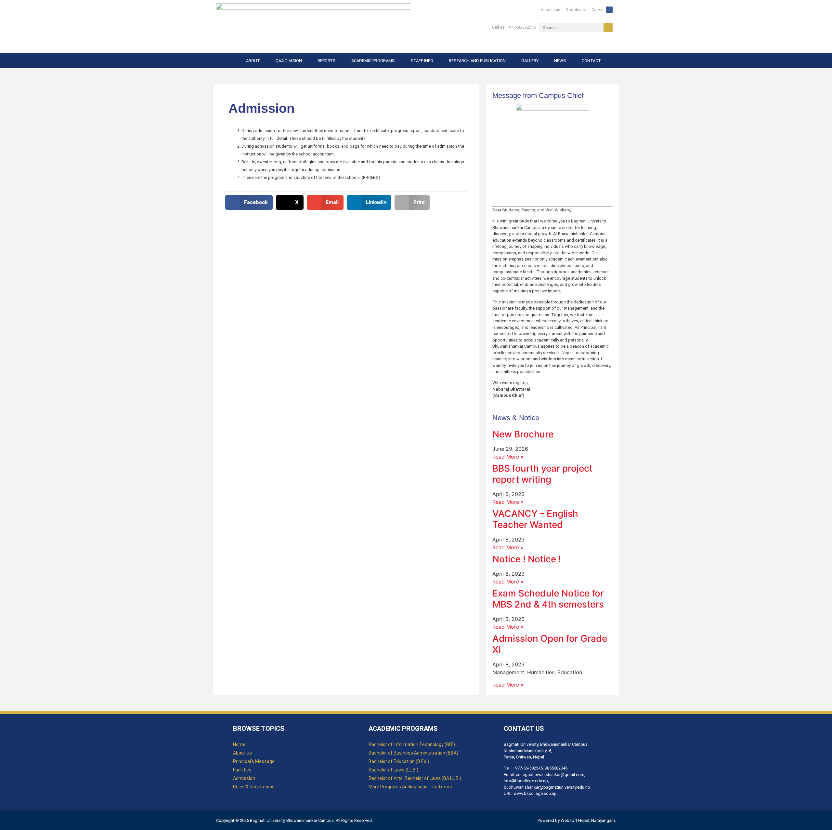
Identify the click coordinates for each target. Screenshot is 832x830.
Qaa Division (289, 60)
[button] (249, 202)
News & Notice (515, 418)
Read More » (508, 456)
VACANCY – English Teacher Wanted (535, 519)
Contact (591, 60)
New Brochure (522, 434)
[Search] (608, 27)
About (253, 60)
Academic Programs (373, 60)
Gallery (530, 60)
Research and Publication (477, 60)
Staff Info (421, 60)
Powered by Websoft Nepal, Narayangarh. (577, 820)
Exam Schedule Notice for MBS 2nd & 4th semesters (548, 599)
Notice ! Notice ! (526, 559)
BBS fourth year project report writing (542, 474)
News (560, 60)
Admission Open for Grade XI (549, 644)
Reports (327, 60)
